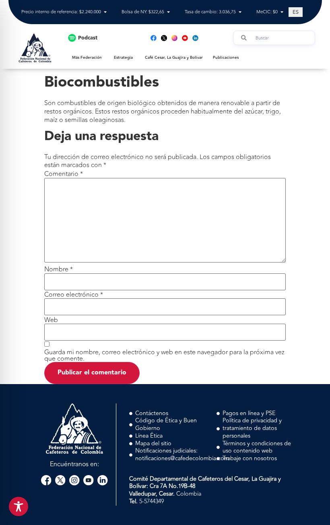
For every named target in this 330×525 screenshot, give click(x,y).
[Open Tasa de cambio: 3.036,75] (240, 12)
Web (51, 320)
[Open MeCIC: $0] (282, 12)
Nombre (58, 269)
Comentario (63, 174)
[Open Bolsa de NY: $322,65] (168, 12)
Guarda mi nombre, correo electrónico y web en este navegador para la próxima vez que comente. (164, 355)
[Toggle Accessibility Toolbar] (18, 506)
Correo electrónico (73, 294)
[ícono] (164, 38)
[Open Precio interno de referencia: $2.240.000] (105, 12)
